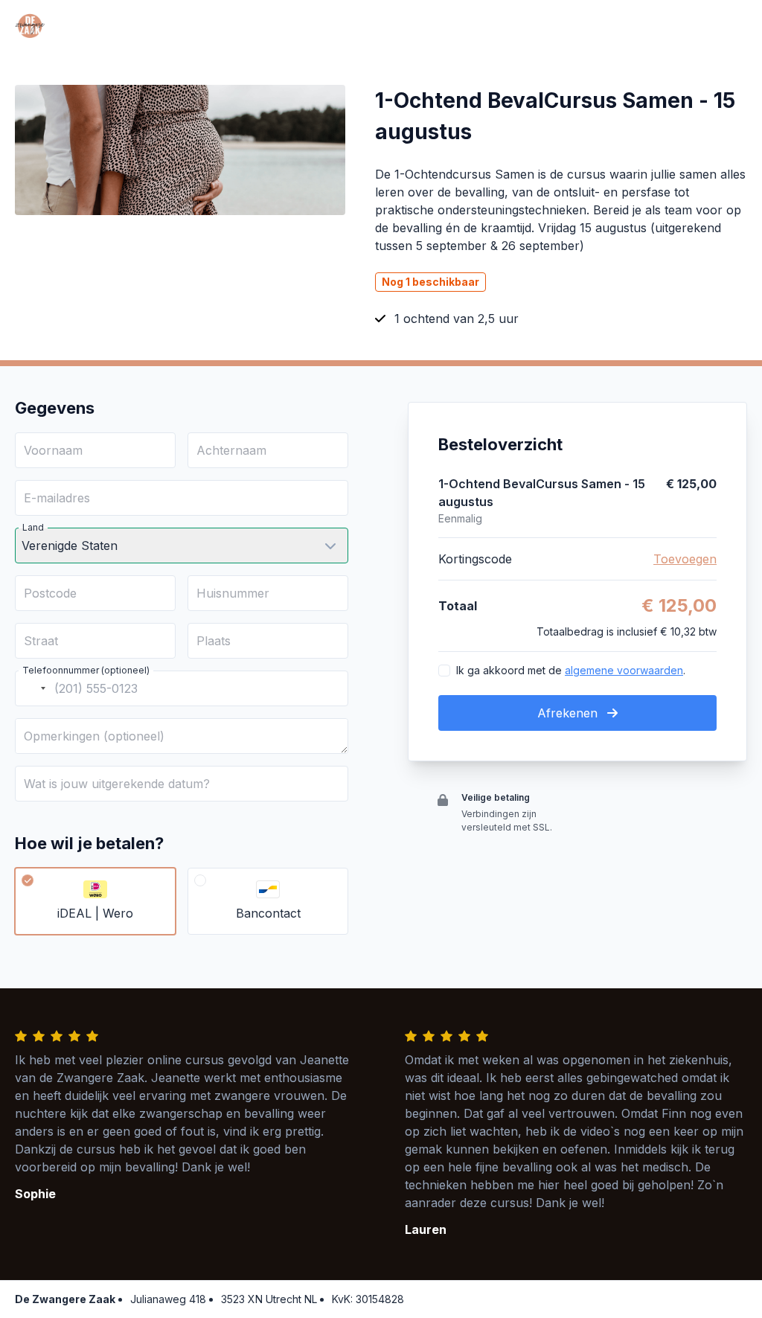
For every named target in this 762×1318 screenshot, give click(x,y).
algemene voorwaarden (624, 670)
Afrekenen (569, 713)
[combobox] (33, 688)
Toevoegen (685, 558)
